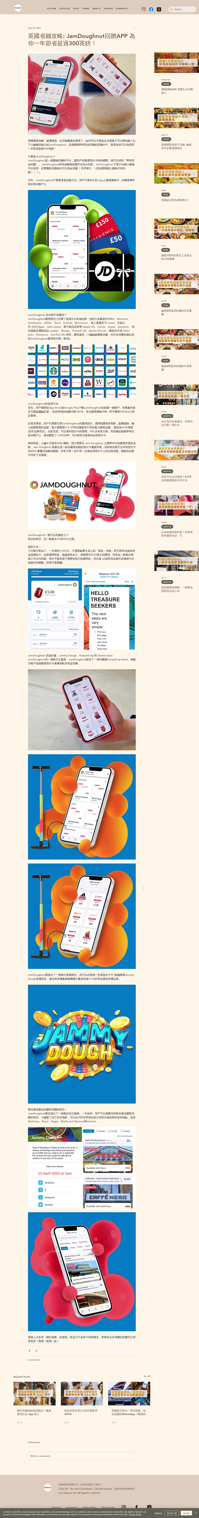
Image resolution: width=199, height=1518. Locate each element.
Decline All (172, 1513)
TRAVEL (166, 84)
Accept (186, 1513)
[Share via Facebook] (29, 1350)
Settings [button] (158, 1513)
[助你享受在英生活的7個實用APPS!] (82, 1393)
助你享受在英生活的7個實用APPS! (80, 1412)
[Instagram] (143, 9)
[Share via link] (36, 1350)
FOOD (165, 194)
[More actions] (134, 28)
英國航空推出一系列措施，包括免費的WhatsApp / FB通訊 (129, 1412)
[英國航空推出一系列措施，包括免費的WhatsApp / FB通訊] (129, 1393)
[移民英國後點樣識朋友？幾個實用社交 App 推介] (35, 1393)
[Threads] (159, 9)
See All (147, 1376)
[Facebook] (151, 9)
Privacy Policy (135, 1514)
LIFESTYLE (167, 416)
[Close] (195, 1513)
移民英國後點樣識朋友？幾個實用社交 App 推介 (34, 1412)
